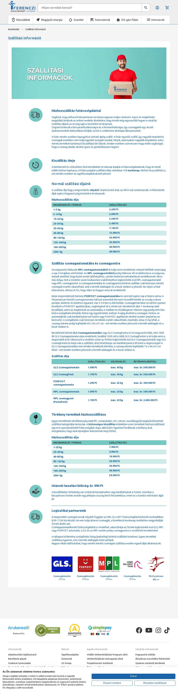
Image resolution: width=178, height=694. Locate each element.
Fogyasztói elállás (145, 654)
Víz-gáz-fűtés (129, 19)
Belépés (157, 8)
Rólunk (65, 649)
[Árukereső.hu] (18, 629)
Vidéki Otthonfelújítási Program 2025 (107, 654)
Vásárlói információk (146, 649)
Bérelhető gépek (17, 658)
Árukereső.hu (18, 633)
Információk (14, 649)
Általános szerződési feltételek (152, 658)
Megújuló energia (52, 19)
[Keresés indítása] (146, 8)
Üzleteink (66, 658)
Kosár (167, 8)
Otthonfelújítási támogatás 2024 (105, 658)
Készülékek (23, 19)
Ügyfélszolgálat (70, 654)
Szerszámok (102, 19)
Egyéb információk (97, 649)
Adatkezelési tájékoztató (22, 654)
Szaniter (79, 19)
